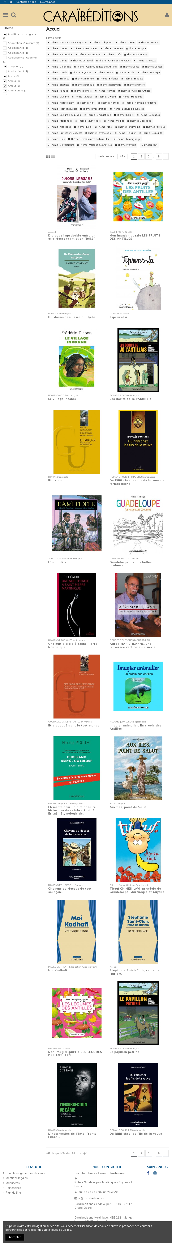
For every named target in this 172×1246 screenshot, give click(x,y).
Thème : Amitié (126, 42)
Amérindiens (17, 90)
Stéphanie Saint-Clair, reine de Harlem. (134, 972)
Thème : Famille (135, 84)
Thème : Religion (126, 132)
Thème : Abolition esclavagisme (68, 42)
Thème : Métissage (140, 120)
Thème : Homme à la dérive (140, 102)
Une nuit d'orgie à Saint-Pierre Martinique (73, 645)
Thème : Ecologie (149, 72)
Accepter (15, 1237)
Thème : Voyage (126, 144)
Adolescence (18, 47)
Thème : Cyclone (81, 72)
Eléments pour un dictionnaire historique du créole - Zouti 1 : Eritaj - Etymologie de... (72, 810)
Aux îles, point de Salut (128, 807)
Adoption (15, 66)
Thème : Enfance (59, 78)
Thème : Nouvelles (60, 126)
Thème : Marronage (61, 120)
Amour (14, 80)
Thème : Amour (149, 42)
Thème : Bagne (137, 48)
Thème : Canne (58, 60)
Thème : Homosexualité (63, 108)
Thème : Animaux (112, 48)
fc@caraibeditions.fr (91, 1198)
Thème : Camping (136, 54)
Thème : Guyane (59, 96)
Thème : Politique (155, 126)
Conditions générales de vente (25, 1173)
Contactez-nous (26, 1)
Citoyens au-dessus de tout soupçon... (69, 890)
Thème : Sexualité (151, 132)
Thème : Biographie (61, 54)
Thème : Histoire (109, 102)
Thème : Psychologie (99, 132)
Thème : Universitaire (62, 144)
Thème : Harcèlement (62, 102)
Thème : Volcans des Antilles (95, 144)
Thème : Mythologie (88, 120)
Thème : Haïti (87, 102)
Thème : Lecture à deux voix (128, 108)
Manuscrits (13, 1183)
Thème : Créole (58, 72)
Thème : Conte (130, 66)
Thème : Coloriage (60, 66)
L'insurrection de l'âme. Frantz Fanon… (72, 1135)
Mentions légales (17, 1178)
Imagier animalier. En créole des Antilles (136, 727)
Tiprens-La (118, 317)
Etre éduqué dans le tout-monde (73, 725)
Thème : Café (113, 54)
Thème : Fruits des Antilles (135, 90)
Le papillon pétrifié (125, 1052)
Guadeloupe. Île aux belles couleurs (131, 563)
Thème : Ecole (104, 72)
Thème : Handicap (131, 96)
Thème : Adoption (101, 42)
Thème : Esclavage (110, 84)
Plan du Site (13, 1192)
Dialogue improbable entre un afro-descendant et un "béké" (71, 237)
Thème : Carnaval (82, 60)
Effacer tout (150, 144)
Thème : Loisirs (125, 114)
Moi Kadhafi (57, 970)
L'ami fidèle (57, 562)
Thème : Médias (115, 120)
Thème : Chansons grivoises (114, 60)
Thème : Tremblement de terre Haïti (90, 139)
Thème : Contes (153, 66)
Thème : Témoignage (128, 139)
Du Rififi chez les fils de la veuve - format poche (137, 482)
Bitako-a (55, 480)
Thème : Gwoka (83, 96)
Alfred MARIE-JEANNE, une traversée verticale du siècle (133, 645)
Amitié (14, 76)
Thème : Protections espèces (66, 132)
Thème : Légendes (149, 114)
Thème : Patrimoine (128, 126)
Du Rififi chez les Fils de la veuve (136, 1133)
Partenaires (13, 1187)
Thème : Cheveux (146, 60)
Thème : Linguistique (98, 114)
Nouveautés (47, 1)
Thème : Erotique (84, 84)
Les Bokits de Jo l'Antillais (130, 398)
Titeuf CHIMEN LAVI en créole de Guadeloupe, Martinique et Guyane (137, 890)
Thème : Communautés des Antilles (96, 66)
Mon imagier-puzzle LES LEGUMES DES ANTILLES (75, 1053)
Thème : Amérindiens (85, 48)
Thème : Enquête (133, 78)
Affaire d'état (18, 71)
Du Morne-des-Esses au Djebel (72, 317)
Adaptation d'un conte (23, 42)
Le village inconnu (62, 398)
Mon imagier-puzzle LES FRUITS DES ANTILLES (135, 237)
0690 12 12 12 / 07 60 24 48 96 (98, 1192)
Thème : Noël (83, 126)
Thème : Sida (57, 139)
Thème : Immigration (94, 108)
